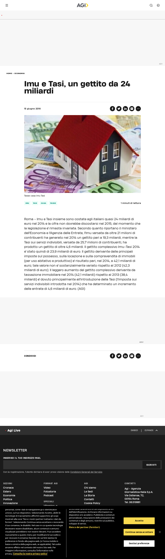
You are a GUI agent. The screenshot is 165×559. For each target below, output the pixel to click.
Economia (20, 73)
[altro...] (138, 108)
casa (43, 203)
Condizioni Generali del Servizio (86, 472)
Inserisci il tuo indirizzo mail (22, 458)
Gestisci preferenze (139, 543)
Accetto (139, 520)
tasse (53, 203)
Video (47, 487)
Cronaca (8, 487)
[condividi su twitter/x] (118, 108)
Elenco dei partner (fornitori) (84, 527)
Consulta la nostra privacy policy (30, 553)
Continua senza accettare (139, 532)
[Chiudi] (159, 532)
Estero (7, 491)
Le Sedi (88, 491)
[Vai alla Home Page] (83, 5)
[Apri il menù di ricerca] (151, 5)
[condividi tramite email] (131, 108)
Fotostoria (50, 491)
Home (9, 73)
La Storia (89, 495)
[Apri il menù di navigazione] (6, 5)
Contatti (89, 499)
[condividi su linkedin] (125, 108)
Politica (7, 499)
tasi (35, 203)
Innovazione (10, 503)
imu (27, 203)
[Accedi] (158, 5)
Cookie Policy (92, 503)
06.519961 (134, 502)
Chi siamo (90, 487)
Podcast (48, 495)
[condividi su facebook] (112, 108)
